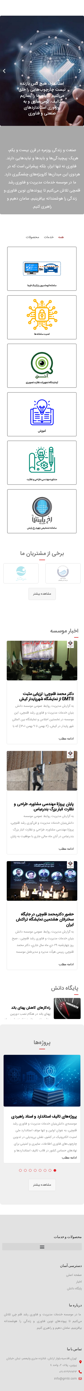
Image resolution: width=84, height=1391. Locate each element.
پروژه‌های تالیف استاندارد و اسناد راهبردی (44, 1116)
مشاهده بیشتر (42, 594)
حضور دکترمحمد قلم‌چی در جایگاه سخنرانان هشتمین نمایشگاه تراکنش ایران (45, 919)
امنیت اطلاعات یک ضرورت (30, 1008)
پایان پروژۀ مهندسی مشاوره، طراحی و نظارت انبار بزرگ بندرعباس (44, 807)
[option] (63, 573)
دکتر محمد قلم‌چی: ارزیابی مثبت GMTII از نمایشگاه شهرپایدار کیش (46, 697)
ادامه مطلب (66, 739)
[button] (46, 122)
